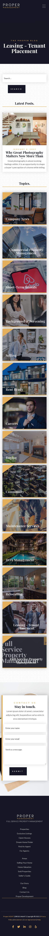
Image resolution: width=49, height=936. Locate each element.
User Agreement (30, 920)
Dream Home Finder (24, 842)
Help (39, 920)
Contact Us (24, 892)
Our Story (24, 883)
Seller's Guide (24, 876)
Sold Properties (24, 871)
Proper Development (24, 896)
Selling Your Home (24, 863)
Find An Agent (24, 846)
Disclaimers (18, 920)
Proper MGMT (8, 916)
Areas (24, 858)
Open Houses (24, 838)
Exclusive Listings (24, 833)
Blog (24, 887)
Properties (24, 829)
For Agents (24, 851)
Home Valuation (24, 867)
